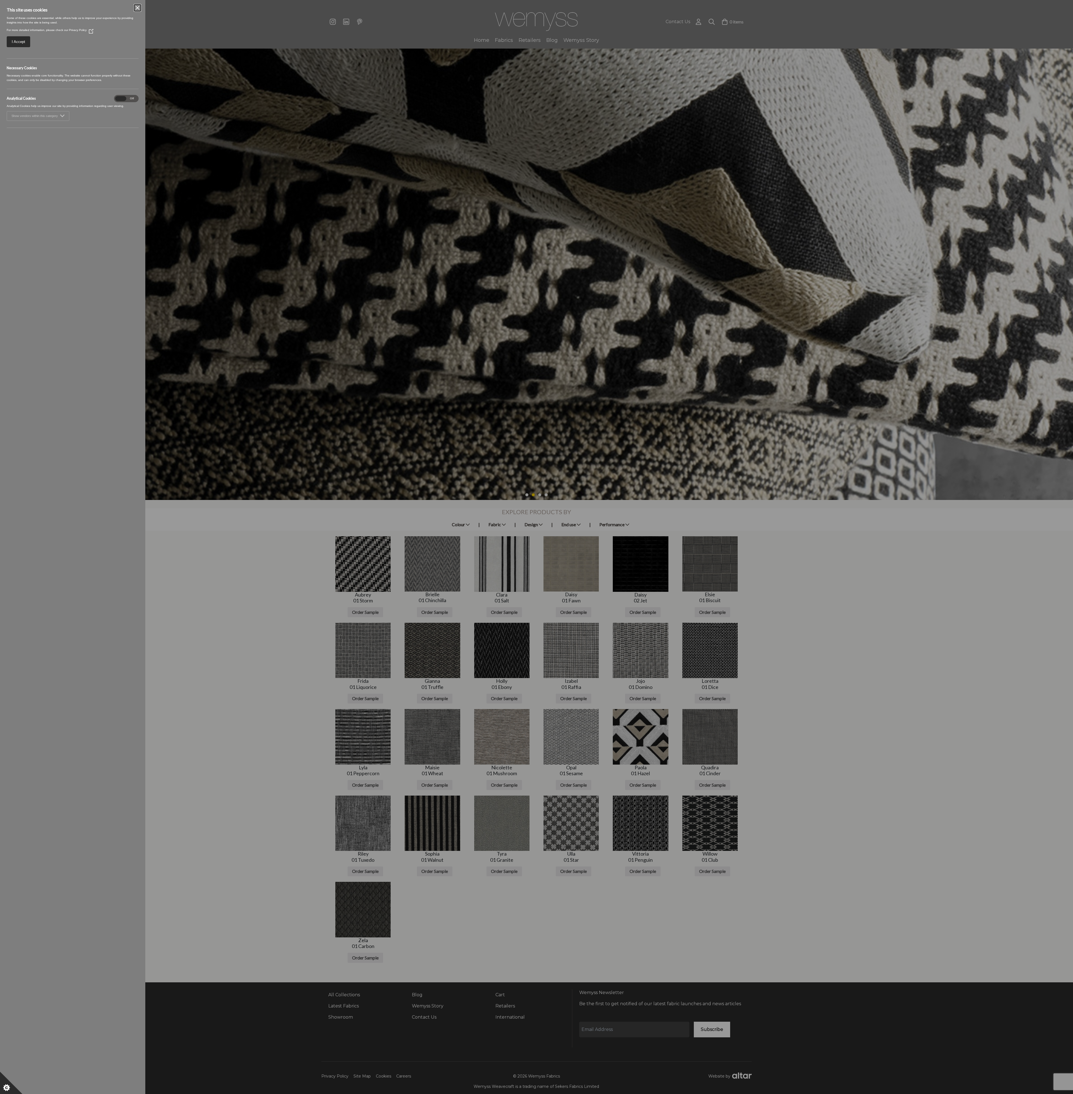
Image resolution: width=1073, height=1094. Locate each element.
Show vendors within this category (34, 116)
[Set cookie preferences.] (11, 1083)
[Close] (137, 7)
